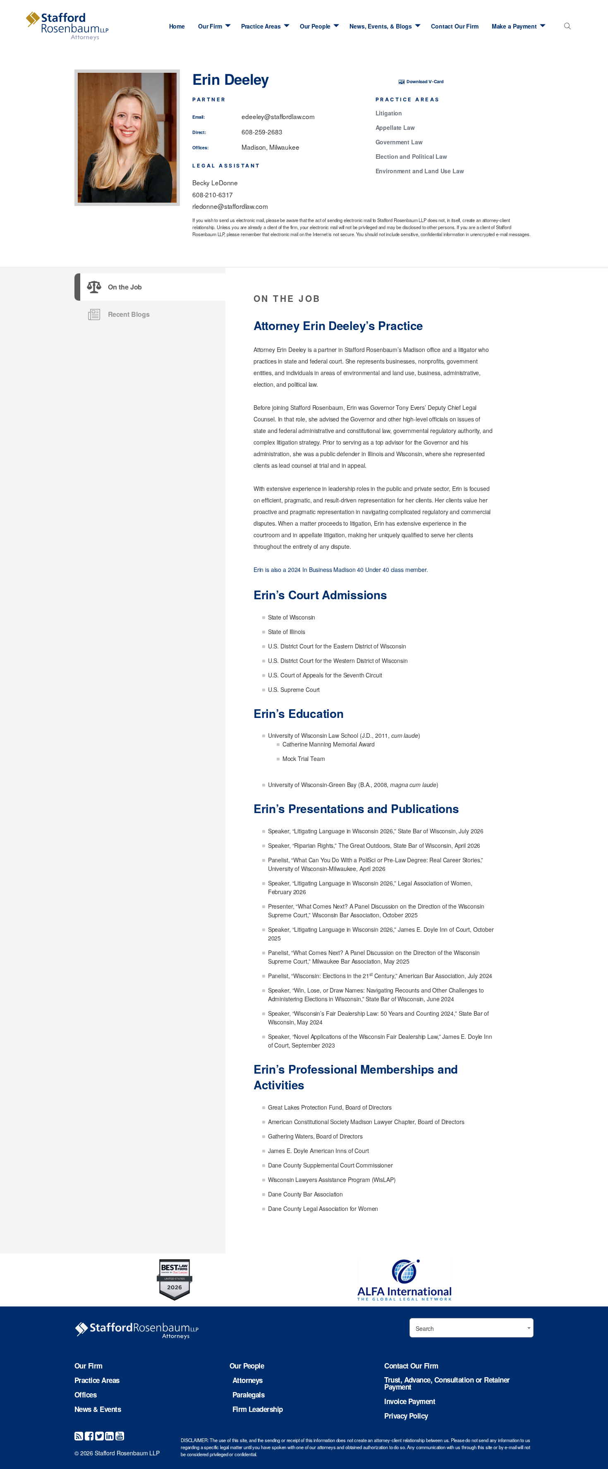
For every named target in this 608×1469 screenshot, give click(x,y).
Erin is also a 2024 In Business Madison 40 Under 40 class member (340, 569)
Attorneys (247, 1380)
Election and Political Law (411, 156)
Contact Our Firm (455, 26)
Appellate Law (395, 128)
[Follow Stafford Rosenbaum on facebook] (89, 1435)
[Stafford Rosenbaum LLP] (67, 26)
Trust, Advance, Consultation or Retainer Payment (447, 1383)
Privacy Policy (406, 1415)
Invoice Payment (409, 1401)
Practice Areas (261, 26)
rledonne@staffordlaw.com (230, 206)
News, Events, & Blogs (380, 26)
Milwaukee (284, 146)
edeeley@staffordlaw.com (278, 116)
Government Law (399, 142)
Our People (315, 26)
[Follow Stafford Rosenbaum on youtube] (119, 1435)
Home (177, 26)
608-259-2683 (262, 131)
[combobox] (566, 28)
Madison (254, 146)
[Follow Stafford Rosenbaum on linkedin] (109, 1435)
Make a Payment (514, 26)
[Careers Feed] (78, 1435)
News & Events (97, 1409)
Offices (85, 1394)
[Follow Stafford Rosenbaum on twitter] (99, 1435)
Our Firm (210, 26)
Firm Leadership (257, 1409)
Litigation (389, 113)
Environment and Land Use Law (420, 171)
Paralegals (248, 1394)
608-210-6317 (212, 194)
